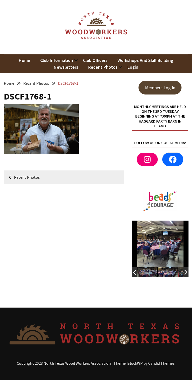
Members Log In (160, 87)
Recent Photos (103, 67)
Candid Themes (161, 363)
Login (133, 67)
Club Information (56, 60)
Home (24, 60)
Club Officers (95, 60)
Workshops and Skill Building (145, 60)
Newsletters (66, 67)
